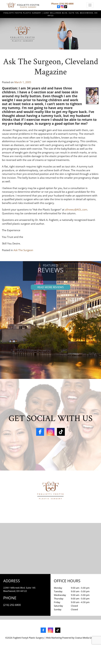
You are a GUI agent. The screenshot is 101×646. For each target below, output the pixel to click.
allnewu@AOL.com (76, 209)
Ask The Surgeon (23, 250)
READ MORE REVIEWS (50, 287)
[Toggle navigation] (90, 5)
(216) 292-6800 (66, 3)
